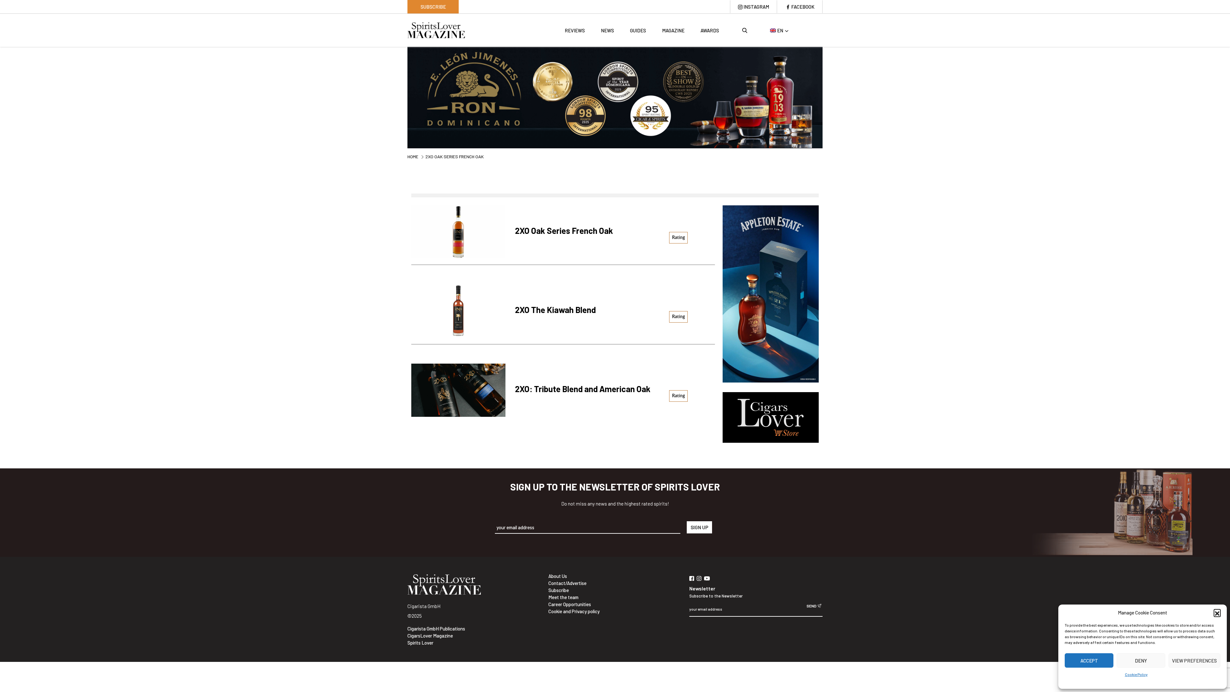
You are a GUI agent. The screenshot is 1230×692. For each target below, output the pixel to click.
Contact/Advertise (567, 583)
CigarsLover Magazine (430, 635)
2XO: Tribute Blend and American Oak (583, 389)
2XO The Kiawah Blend (555, 310)
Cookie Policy (1136, 674)
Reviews (575, 30)
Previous (402, 97)
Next (827, 97)
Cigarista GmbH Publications (436, 628)
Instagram (756, 7)
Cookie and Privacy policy (574, 611)
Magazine (673, 30)
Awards (710, 30)
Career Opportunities (569, 604)
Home (412, 156)
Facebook (803, 7)
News (607, 30)
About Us (557, 576)
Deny (1141, 660)
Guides (638, 30)
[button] (1217, 612)
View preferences (1194, 660)
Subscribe (433, 7)
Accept (1089, 660)
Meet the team (563, 597)
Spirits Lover (420, 643)
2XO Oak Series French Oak (564, 230)
